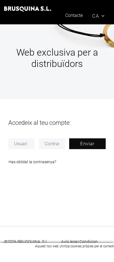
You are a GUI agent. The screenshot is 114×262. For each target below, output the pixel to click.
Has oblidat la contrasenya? (32, 162)
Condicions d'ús (93, 241)
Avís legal (70, 241)
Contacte (74, 15)
